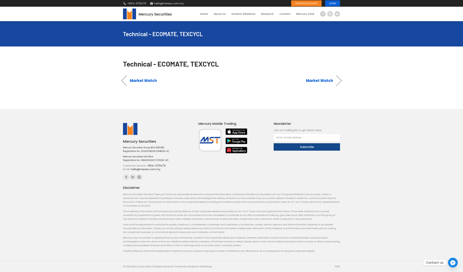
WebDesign (206, 266)
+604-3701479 (137, 3)
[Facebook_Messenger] (453, 262)
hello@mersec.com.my (169, 3)
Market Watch (143, 80)
